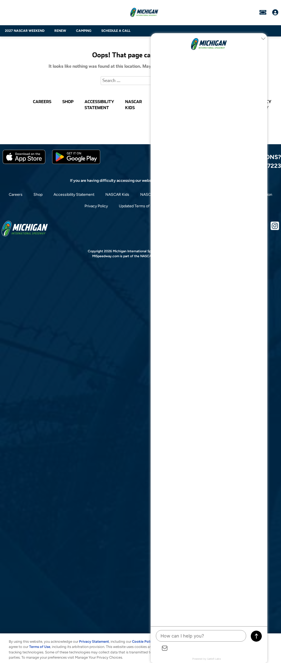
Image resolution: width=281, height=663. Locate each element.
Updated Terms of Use (138, 206)
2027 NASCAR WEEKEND (24, 31)
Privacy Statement (94, 641)
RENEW (60, 31)
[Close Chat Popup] (263, 39)
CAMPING (83, 31)
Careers (16, 194)
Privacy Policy (96, 206)
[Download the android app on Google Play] (76, 162)
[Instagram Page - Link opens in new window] (275, 228)
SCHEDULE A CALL (115, 31)
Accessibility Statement (74, 194)
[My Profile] (275, 12)
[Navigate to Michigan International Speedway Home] (144, 12)
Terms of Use (39, 647)
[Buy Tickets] (262, 12)
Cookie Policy (143, 641)
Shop (38, 194)
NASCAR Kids (117, 194)
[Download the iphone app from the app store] (24, 162)
